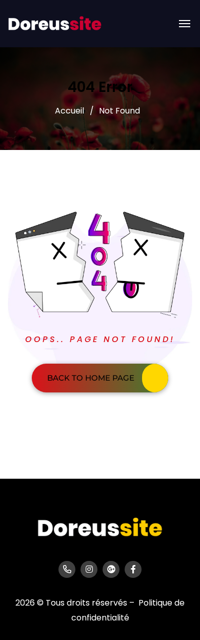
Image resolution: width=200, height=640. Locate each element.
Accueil (69, 111)
